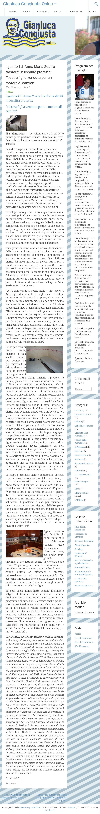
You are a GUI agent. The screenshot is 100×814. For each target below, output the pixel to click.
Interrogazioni (81, 455)
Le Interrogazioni (75, 11)
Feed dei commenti (84, 642)
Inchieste (79, 451)
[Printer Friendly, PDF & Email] (10, 92)
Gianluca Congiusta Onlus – (30, 3)
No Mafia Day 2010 (83, 585)
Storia (77, 489)
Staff (28, 87)
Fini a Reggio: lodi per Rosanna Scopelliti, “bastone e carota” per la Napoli (52, 798)
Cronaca (12, 783)
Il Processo (42, 11)
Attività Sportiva (82, 545)
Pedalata (79, 549)
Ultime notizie (81, 493)
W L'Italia (79, 500)
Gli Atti (57, 11)
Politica (78, 470)
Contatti (93, 11)
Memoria (79, 459)
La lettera (26, 11)
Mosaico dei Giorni (84, 463)
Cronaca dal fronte (83, 414)
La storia (12, 11)
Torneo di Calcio (82, 567)
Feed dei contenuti (83, 638)
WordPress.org (82, 646)
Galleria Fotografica (84, 426)
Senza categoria (82, 481)
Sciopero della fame (84, 541)
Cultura (78, 421)
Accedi (78, 634)
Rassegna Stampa (83, 474)
